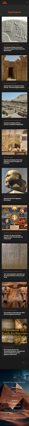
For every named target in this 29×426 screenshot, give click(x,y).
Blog (14, 393)
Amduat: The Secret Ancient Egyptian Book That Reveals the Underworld (13, 237)
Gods (5, 83)
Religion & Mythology (12, 83)
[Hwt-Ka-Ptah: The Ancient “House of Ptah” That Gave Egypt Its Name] (14, 68)
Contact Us (14, 395)
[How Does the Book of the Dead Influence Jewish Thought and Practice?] (14, 142)
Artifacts (12, 44)
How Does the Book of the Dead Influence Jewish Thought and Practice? (13, 161)
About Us (14, 392)
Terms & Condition (10, 424)
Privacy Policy (20, 424)
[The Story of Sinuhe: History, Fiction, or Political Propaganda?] (14, 105)
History (17, 44)
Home (14, 390)
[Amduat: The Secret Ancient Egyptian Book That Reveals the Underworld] (14, 217)
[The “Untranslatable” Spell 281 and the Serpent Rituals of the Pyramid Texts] (14, 256)
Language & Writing (8, 120)
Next (24, 362)
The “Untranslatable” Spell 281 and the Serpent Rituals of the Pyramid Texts (14, 275)
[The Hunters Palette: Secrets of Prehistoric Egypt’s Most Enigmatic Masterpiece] (14, 29)
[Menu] (26, 2)
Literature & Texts (17, 120)
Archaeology (7, 44)
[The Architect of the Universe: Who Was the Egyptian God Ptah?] (14, 294)
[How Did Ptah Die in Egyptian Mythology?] (14, 180)
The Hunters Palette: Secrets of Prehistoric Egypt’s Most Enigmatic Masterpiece (14, 49)
